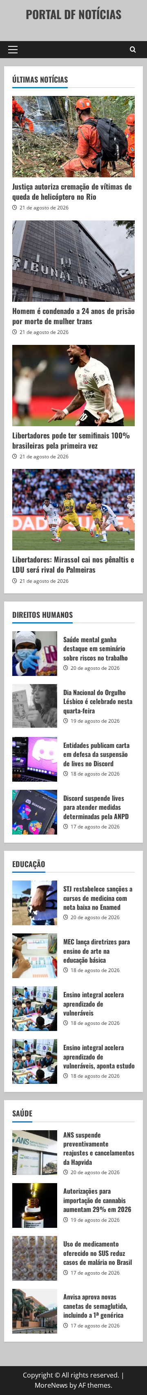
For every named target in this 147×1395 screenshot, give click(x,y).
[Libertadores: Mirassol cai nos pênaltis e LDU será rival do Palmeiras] (73, 509)
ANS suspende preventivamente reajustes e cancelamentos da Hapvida (34, 1152)
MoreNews (51, 1385)
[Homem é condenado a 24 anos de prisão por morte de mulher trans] (73, 261)
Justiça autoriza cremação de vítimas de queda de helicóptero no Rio (71, 191)
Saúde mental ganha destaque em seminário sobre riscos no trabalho (34, 653)
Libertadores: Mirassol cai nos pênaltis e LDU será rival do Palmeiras (73, 564)
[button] (13, 49)
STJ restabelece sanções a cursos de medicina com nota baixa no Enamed (34, 903)
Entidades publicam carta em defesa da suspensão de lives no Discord (34, 759)
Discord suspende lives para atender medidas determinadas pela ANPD (34, 812)
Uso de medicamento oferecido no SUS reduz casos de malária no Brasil (34, 1258)
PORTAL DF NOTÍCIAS (73, 14)
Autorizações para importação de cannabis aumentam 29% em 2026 (34, 1205)
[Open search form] (133, 49)
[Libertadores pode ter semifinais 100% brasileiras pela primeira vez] (73, 385)
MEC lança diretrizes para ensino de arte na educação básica (34, 955)
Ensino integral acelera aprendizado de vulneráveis (34, 1008)
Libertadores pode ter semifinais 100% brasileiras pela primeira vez (71, 440)
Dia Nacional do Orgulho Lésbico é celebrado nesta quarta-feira (34, 706)
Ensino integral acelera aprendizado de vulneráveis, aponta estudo (34, 1061)
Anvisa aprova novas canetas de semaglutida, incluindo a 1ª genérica (34, 1311)
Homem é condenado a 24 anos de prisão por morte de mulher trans (73, 315)
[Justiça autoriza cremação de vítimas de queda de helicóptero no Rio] (73, 136)
